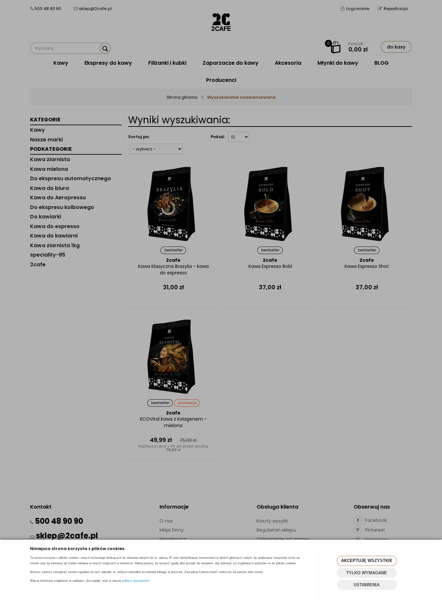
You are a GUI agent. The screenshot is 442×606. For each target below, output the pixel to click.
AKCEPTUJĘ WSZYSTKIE (366, 560)
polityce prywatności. (136, 580)
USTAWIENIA (367, 584)
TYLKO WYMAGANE (366, 572)
